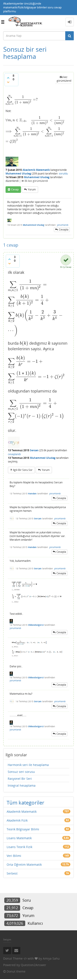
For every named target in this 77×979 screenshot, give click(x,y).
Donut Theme (13, 958)
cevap (15, 189)
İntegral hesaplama (22, 785)
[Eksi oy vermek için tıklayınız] (8, 82)
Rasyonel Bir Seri (20, 779)
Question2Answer (33, 965)
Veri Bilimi (14, 856)
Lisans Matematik (19, 838)
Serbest (12, 873)
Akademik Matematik (36, 170)
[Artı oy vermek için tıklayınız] (8, 78)
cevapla (63, 229)
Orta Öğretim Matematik (24, 864)
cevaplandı (14, 454)
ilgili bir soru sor (23, 470)
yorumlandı (62, 224)
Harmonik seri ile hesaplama (28, 765)
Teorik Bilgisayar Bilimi (23, 829)
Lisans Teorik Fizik (19, 847)
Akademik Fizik (17, 820)
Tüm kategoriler (25, 802)
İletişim (7, 939)
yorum (32, 189)
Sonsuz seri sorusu (21, 772)
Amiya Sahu (51, 958)
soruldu (63, 173)
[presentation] (22, 99)
